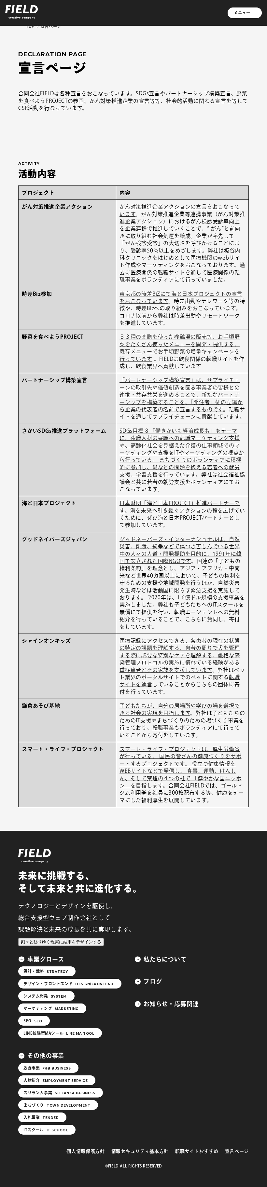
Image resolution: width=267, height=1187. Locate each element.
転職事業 (163, 727)
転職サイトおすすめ (196, 1151)
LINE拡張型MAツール (58, 1033)
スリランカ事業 (59, 1093)
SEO (32, 1021)
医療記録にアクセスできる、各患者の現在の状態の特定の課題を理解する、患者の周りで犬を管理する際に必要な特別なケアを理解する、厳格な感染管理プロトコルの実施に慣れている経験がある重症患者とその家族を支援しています (179, 655)
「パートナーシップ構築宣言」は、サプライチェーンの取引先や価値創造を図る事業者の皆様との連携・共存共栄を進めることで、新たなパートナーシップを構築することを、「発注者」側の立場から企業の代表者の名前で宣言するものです (181, 394)
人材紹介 (55, 1080)
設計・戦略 (45, 971)
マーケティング (50, 1008)
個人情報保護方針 (85, 1151)
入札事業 (41, 1117)
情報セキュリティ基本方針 (140, 1151)
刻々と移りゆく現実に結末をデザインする (61, 941)
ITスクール (45, 1130)
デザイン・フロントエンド (68, 984)
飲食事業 (47, 1068)
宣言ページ (237, 1151)
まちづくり (56, 1105)
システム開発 (45, 996)
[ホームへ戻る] (34, 861)
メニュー (242, 13)
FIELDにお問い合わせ (208, 1173)
